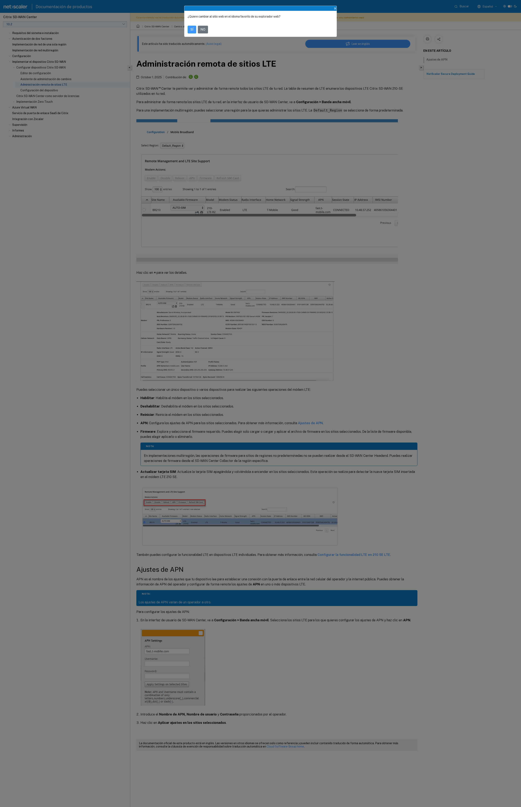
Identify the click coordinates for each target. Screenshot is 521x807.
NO (202, 29)
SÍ (192, 29)
